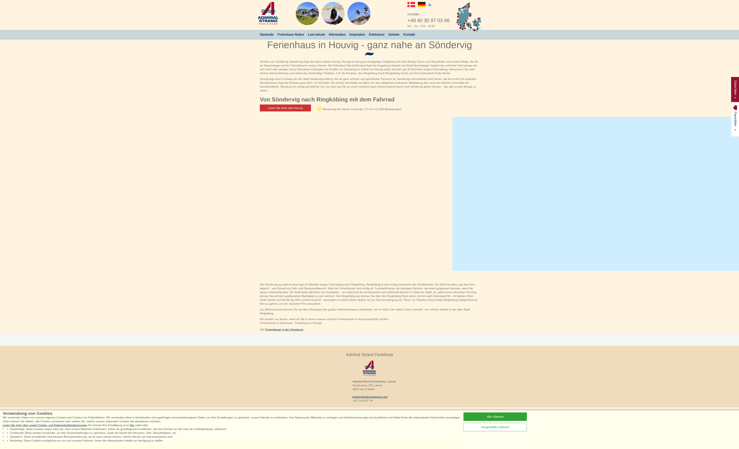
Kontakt (409, 34)
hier (132, 425)
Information (337, 34)
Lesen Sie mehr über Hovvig (285, 108)
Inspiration (357, 34)
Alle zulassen (495, 416)
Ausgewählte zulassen (495, 426)
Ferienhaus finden (291, 34)
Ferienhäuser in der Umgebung (284, 329)
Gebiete (394, 34)
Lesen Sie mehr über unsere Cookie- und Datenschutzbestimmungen (45, 425)
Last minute (316, 34)
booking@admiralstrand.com (370, 396)
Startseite (267, 34)
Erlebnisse (377, 34)
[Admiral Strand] (268, 13)
